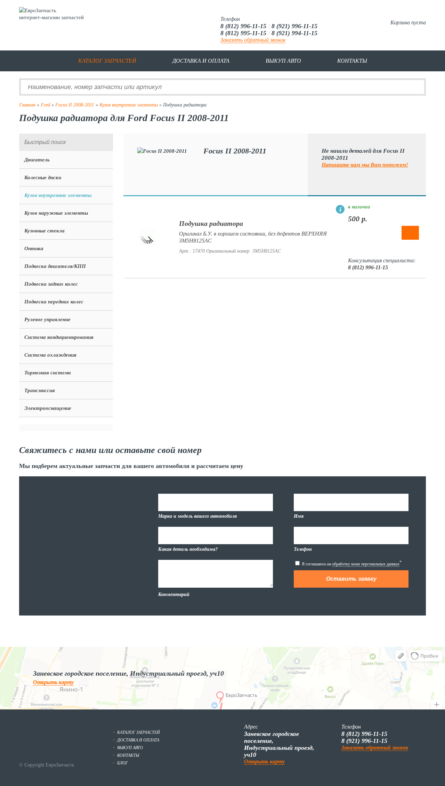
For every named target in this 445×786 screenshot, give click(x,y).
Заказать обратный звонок (252, 40)
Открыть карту (53, 682)
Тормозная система (47, 372)
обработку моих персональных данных (365, 564)
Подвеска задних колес (51, 284)
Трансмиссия (39, 390)
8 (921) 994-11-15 (294, 33)
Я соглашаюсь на (351, 563)
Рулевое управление (47, 319)
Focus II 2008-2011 (74, 105)
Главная (27, 105)
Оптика (33, 248)
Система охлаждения (50, 355)
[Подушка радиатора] (147, 243)
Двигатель (37, 159)
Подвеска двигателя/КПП (55, 266)
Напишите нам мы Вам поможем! (365, 165)
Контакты (352, 61)
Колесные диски (42, 177)
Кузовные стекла (44, 230)
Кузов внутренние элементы (128, 105)
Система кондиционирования (59, 337)
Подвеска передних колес (53, 301)
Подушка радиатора (211, 223)
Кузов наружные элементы (56, 213)
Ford (45, 105)
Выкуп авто (283, 61)
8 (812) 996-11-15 (243, 26)
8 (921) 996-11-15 (294, 26)
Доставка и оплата (200, 61)
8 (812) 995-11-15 (243, 33)
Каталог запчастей (107, 61)
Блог (122, 763)
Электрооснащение (47, 408)
